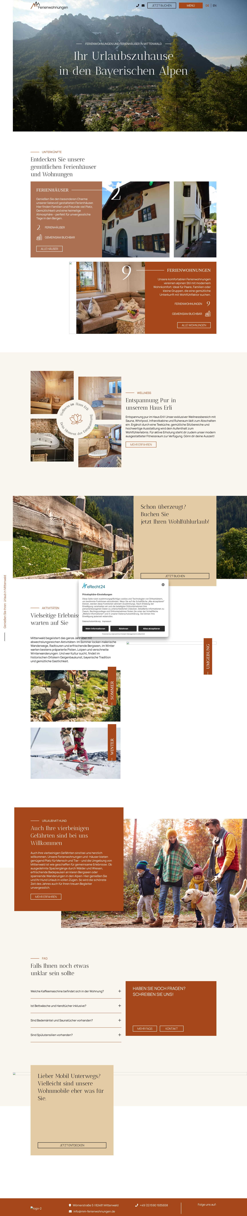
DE (207, 5)
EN (214, 5)
